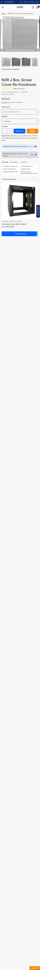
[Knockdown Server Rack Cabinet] (20, 200)
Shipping (4, 102)
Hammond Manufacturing (12, 221)
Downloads (24, 162)
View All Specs (13, 162)
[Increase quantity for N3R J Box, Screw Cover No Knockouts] (11, 131)
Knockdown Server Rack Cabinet (14, 224)
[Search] (33, 7)
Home (4, 13)
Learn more (31, 146)
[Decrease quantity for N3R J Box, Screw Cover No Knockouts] (3, 131)
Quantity (5, 126)
